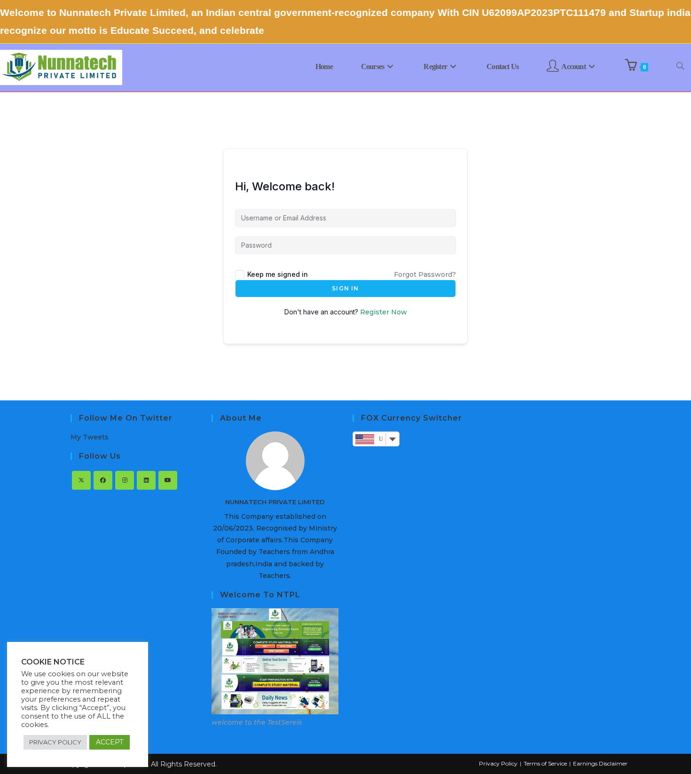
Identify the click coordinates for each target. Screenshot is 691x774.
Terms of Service (545, 763)
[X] (81, 480)
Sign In (345, 288)
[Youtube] (167, 480)
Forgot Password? (425, 274)
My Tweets (90, 437)
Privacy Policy (498, 763)
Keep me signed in (277, 274)
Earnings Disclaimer (600, 763)
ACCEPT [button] (109, 742)
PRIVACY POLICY (55, 742)
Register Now (383, 312)
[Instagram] (124, 480)
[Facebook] (103, 480)
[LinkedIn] (146, 480)
